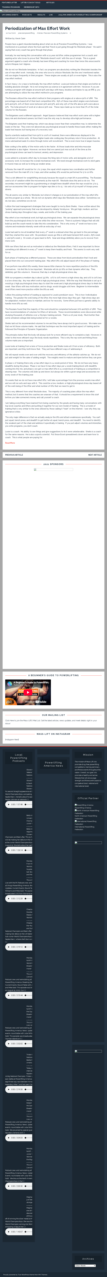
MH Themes (42, 1275)
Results (41, 15)
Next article (95, 455)
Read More (10, 443)
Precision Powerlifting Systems (55, 33)
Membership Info (31, 7)
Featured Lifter (9, 3)
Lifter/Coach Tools (30, 3)
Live (51, 15)
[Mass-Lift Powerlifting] (10, 11)
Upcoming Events (10, 15)
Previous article (14, 455)
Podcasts (27, 15)
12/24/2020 (11, 33)
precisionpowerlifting (26, 33)
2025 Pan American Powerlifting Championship (80, 15)
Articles (50, 3)
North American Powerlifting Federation (86, 817)
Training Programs (11, 7)
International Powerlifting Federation (84, 828)
